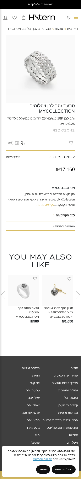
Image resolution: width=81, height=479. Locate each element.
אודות (74, 368)
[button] (17, 143)
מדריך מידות (13, 156)
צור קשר (35, 383)
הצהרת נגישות (31, 368)
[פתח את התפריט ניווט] (76, 17)
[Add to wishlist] (71, 143)
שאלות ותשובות (68, 390)
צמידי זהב (33, 405)
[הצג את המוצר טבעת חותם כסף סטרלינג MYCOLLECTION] (23, 290)
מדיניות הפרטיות (42, 459)
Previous (78, 301)
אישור (43, 469)
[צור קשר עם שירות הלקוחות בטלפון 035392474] (23, 143)
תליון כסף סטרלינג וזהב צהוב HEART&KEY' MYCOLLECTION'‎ (58, 312)
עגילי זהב (34, 397)
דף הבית (72, 28)
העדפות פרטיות (68, 412)
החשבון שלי (71, 397)
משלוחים (72, 442)
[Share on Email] (17, 143)
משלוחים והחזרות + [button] (64, 226)
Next (3, 301)
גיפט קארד (33, 427)
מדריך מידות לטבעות (65, 383)
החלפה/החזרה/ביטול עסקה (61, 427)
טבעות (59, 28)
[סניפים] (68, 17)
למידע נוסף (54, 302)
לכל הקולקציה (65, 215)
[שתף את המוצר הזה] (10, 143)
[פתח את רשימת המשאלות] (14, 17)
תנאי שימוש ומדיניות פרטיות (60, 420)
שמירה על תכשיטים (66, 375)
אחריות (73, 435)
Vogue (35, 442)
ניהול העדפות (63, 469)
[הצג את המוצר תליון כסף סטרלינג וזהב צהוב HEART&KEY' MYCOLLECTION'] (57, 290)
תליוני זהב (33, 420)
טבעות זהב (33, 390)
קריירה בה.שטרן (68, 405)
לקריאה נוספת (45, 204)
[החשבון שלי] (5, 17)
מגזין (37, 435)
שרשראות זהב (31, 412)
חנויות (36, 375)
